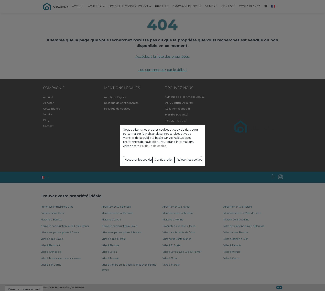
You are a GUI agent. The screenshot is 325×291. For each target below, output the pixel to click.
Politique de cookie (153, 146)
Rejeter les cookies (189, 159)
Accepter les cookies (139, 159)
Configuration (164, 159)
